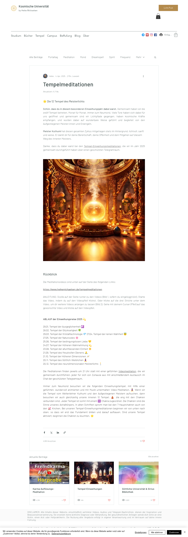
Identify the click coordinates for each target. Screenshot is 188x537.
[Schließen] (184, 532)
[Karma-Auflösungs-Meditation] (49, 473)
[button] (158, 16)
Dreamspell (98, 57)
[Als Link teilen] (64, 432)
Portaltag (53, 57)
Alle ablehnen (157, 532)
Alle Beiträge (36, 57)
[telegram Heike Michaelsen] (143, 34)
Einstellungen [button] (141, 532)
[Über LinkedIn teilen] (58, 432)
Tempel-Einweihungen (89, 488)
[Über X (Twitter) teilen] (51, 432)
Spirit (112, 57)
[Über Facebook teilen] (44, 432)
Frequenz (125, 57)
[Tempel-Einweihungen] (94, 473)
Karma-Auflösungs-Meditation (43, 490)
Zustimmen (174, 532)
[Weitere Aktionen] (143, 76)
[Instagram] (151, 34)
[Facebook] (155, 34)
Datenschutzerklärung (61, 533)
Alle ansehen (153, 456)
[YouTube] (147, 34)
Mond (83, 57)
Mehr (138, 57)
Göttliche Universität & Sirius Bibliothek (138, 490)
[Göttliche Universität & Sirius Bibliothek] (139, 473)
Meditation (69, 57)
